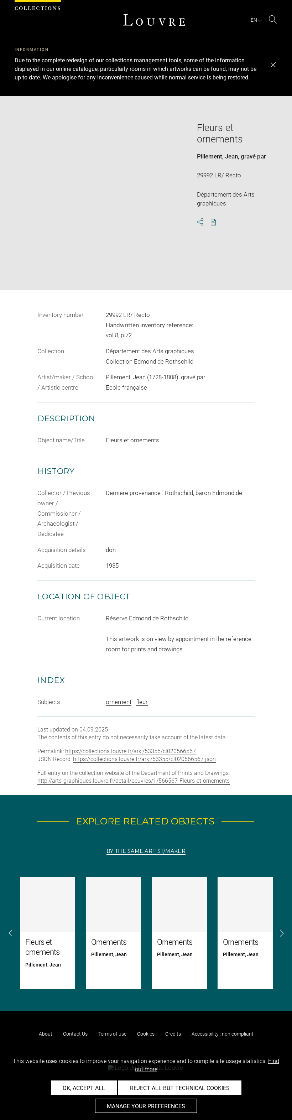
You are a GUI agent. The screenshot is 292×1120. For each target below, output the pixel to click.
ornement (118, 701)
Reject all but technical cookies (180, 1088)
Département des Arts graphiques (150, 351)
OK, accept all (84, 1088)
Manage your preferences (146, 1106)
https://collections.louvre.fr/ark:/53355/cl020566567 (130, 751)
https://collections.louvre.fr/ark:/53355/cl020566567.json (144, 759)
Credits (173, 1034)
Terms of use (112, 1034)
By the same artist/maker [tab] (146, 851)
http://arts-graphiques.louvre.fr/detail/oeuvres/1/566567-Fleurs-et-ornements (133, 780)
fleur (142, 701)
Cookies (146, 1034)
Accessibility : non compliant (223, 1034)
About (45, 1034)
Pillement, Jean (217, 156)
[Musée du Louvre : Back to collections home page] (154, 20)
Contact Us (75, 1034)
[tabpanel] (146, 933)
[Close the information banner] (273, 65)
